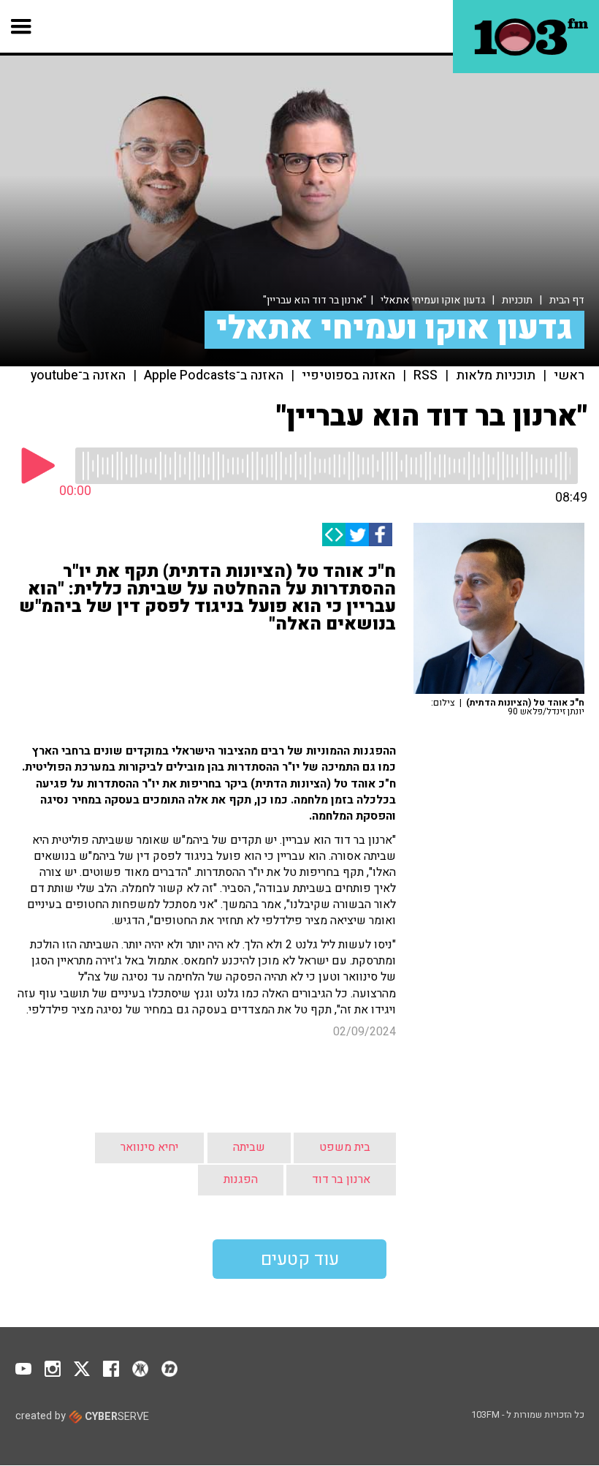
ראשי (569, 375)
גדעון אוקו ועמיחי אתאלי (433, 300)
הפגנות (241, 1179)
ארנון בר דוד (341, 1179)
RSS (425, 375)
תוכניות (517, 300)
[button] (21, 26)
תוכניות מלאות (495, 375)
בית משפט (344, 1147)
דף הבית (566, 300)
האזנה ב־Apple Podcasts (213, 375)
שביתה (249, 1147)
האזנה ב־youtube (78, 375)
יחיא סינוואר (149, 1147)
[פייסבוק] (380, 534)
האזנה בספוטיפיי (348, 375)
